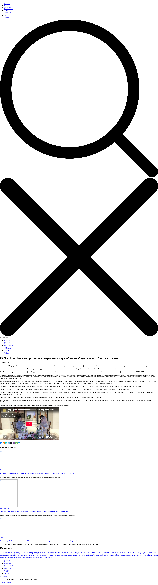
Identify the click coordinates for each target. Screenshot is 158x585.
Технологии (7, 12)
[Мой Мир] (19, 443)
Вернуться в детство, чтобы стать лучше (13, 557)
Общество (7, 4)
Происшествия (8, 9)
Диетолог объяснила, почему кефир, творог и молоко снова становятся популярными (34, 511)
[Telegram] (9, 443)
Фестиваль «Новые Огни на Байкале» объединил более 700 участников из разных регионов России (50, 554)
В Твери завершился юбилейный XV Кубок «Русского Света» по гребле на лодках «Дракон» (37, 473)
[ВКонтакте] (1, 443)
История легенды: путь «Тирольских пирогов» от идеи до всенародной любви (133, 555)
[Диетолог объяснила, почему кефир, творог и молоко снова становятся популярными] (9, 506)
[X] (11, 443)
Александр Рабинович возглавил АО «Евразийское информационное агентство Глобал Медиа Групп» (40, 541)
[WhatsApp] (16, 443)
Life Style (6, 17)
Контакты (9, 582)
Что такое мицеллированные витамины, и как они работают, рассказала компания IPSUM (80, 555)
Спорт (6, 15)
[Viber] (14, 443)
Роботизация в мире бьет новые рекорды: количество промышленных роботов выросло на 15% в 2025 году (115, 554)
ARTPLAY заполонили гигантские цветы (39, 557)
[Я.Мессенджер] (6, 443)
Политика (7, 5)
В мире (6, 10)
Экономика (7, 7)
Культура (6, 14)
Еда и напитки (4, 508)
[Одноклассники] (4, 443)
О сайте (2, 582)
